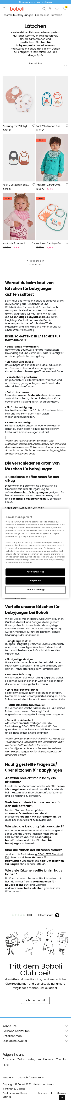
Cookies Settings (35, 589)
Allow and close (35, 571)
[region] (35, 553)
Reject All (35, 580)
